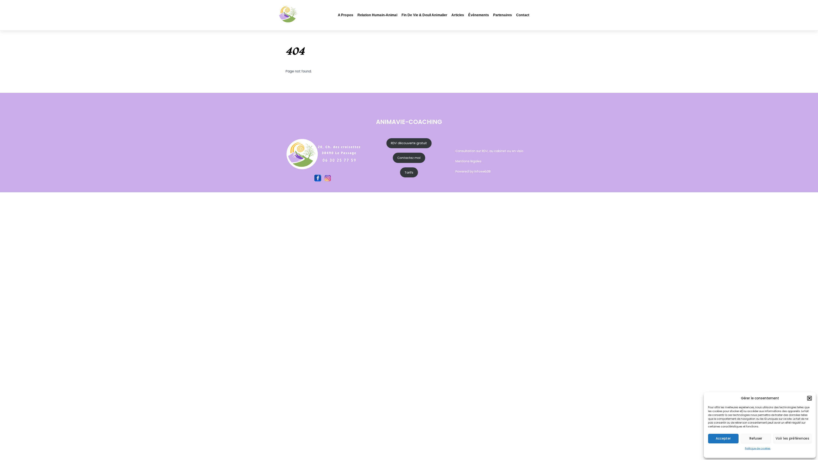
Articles (457, 15)
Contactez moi (409, 158)
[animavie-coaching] (288, 20)
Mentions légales (468, 161)
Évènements (478, 15)
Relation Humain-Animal (377, 15)
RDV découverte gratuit (409, 143)
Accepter (723, 438)
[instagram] (327, 178)
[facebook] (317, 178)
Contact (522, 15)
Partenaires (502, 15)
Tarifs (409, 172)
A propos (345, 15)
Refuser (755, 438)
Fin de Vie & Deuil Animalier (424, 15)
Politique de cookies (757, 448)
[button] (809, 398)
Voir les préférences (792, 438)
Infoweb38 (482, 171)
